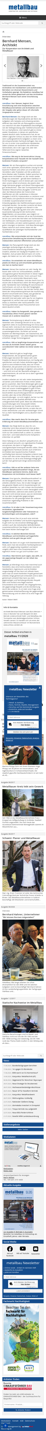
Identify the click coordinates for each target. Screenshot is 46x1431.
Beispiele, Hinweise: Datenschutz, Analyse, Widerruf (22, 739)
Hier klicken (25, 725)
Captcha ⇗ (32, 727)
